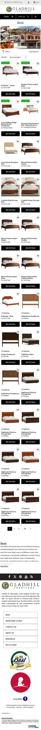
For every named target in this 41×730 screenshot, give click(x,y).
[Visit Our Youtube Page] (26, 577)
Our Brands (6, 713)
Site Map (19, 707)
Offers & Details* (28, 707)
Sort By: (4, 57)
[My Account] (28, 2)
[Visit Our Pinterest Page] (21, 577)
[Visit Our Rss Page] (31, 577)
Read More (4, 566)
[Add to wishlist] (18, 63)
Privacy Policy (11, 707)
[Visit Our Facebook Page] (10, 577)
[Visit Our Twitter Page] (15, 577)
